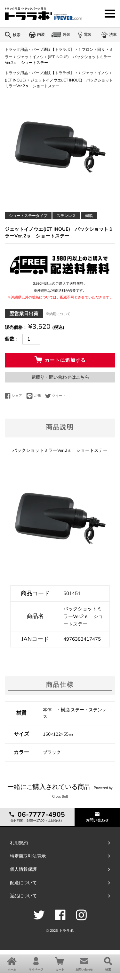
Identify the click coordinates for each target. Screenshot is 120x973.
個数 (9, 339)
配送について (23, 883)
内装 (41, 34)
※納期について (58, 314)
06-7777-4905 (40, 814)
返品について (23, 896)
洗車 (113, 34)
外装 (66, 34)
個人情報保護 (23, 869)
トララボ (66, 930)
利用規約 (19, 843)
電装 (88, 34)
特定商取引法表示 (28, 856)
